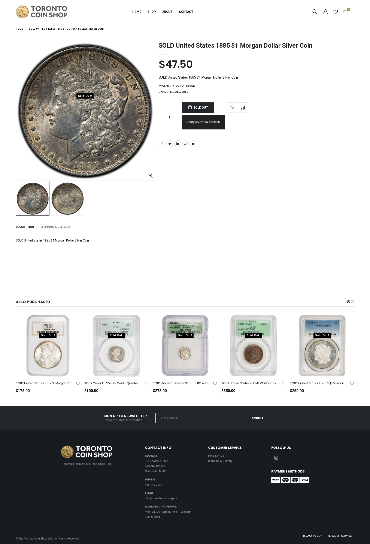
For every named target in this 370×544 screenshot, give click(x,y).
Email (193, 143)
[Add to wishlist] (232, 107)
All (177, 91)
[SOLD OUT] (73, 324)
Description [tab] (25, 226)
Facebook (162, 143)
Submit (257, 418)
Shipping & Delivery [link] (220, 460)
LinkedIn (177, 143)
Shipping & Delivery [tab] (55, 226)
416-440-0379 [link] (153, 484)
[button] (349, 301)
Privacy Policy (312, 535)
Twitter (169, 143)
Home (19, 29)
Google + (185, 143)
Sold (184, 91)
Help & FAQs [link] (216, 455)
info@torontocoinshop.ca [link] (161, 498)
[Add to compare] (243, 107)
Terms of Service (340, 535)
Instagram (276, 458)
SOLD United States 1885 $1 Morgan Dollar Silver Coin (236, 45)
